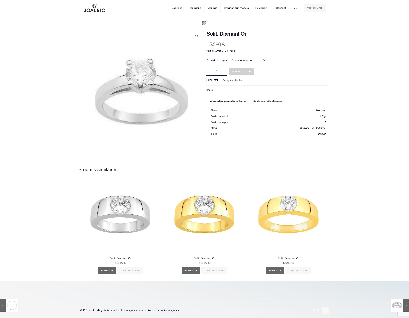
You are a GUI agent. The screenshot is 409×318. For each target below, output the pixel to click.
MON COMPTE (314, 8)
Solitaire (239, 80)
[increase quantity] (223, 71)
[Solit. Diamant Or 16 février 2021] (400, 305)
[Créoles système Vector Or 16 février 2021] (9, 305)
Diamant (321, 110)
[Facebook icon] (314, 310)
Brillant (322, 134)
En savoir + (107, 270)
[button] (197, 36)
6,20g (323, 116)
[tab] (227, 101)
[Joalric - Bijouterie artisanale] (94, 8)
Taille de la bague (217, 60)
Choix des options (130, 270)
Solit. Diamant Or (120, 258)
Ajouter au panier (241, 71)
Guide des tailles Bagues (267, 101)
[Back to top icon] (325, 310)
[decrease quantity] (210, 71)
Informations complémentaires (228, 101)
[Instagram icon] (317, 310)
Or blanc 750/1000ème (313, 128)
